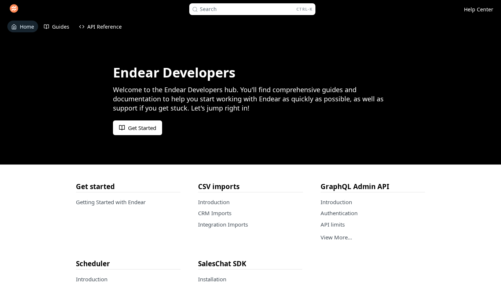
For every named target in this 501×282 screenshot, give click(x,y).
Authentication (339, 213)
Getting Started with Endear (111, 202)
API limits (333, 224)
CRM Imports (214, 213)
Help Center (478, 9)
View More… (336, 237)
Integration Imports (223, 224)
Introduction (214, 202)
